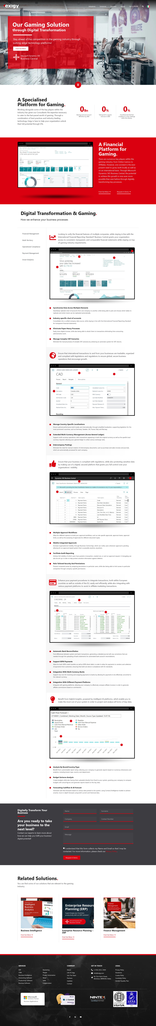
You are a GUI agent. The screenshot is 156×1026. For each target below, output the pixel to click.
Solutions (103, 6)
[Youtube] (81, 1017)
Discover (113, 6)
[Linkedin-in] (75, 1017)
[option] (149, 6)
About (123, 6)
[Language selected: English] (149, 6)
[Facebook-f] (69, 1017)
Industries (92, 6)
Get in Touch (133, 6)
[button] (20, 49)
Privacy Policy (111, 851)
